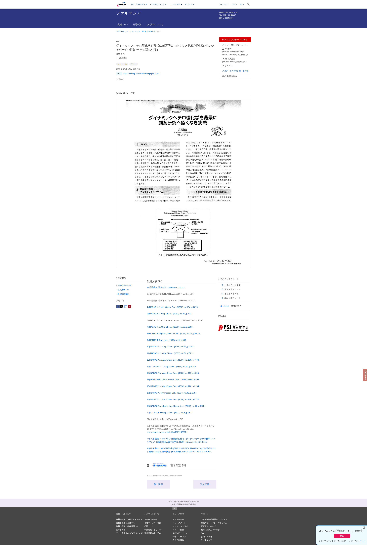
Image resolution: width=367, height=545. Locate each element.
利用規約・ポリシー (152, 529)
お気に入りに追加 (233, 285)
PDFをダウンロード (234, 39)
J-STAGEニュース (180, 533)
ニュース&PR (175, 4)
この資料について (154, 24)
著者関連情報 (123, 294)
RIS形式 (228, 48)
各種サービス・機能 (152, 522)
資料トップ (123, 24)
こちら (362, 541)
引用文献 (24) (123, 289)
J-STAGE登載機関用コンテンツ (214, 519)
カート (234, 4)
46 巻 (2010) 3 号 (148, 31)
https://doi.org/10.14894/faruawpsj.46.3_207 (141, 73)
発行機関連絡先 (229, 76)
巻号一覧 (137, 24)
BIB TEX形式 (230, 58)
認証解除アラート (233, 298)
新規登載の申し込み (152, 533)
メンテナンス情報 (180, 526)
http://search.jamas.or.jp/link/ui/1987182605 (166, 432)
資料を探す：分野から (125, 522)
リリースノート (179, 522)
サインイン (224, 4)
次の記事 (204, 484)
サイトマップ (206, 540)
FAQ (203, 533)
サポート (189, 4)
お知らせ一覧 (178, 519)
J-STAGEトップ (122, 31)
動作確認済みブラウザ (210, 529)
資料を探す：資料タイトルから (129, 519)
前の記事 (158, 484)
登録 (342, 535)
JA (241, 4)
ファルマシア (135, 31)
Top (174, 508)
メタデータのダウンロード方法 (235, 71)
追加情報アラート (233, 289)
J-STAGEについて (157, 4)
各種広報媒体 (178, 540)
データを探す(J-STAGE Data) (128, 533)
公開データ (149, 526)
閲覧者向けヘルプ (208, 526)
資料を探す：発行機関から (127, 526)
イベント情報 (178, 529)
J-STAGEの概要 (150, 519)
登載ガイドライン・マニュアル (214, 522)
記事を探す (120, 529)
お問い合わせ (206, 536)
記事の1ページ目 (125, 285)
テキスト (228, 65)
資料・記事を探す (137, 4)
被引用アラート (232, 293)
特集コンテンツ (179, 536)
